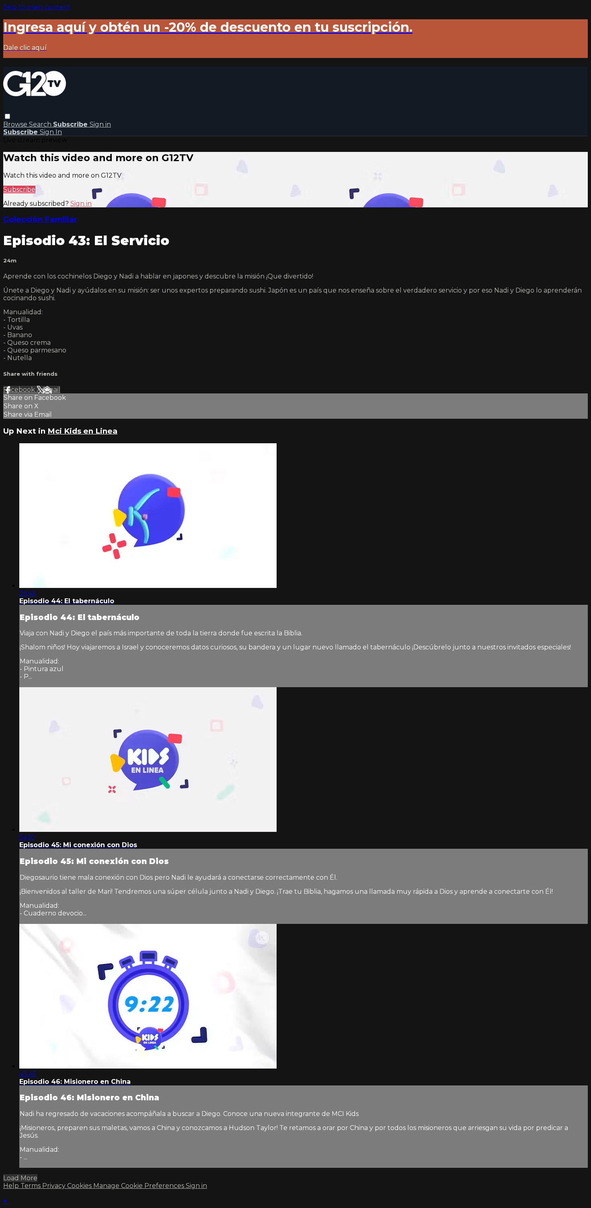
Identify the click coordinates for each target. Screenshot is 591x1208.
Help (12, 1186)
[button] (7, 116)
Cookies (80, 1186)
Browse (16, 124)
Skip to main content (36, 7)
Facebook (20, 389)
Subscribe (19, 189)
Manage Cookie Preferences (139, 1186)
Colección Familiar (40, 219)
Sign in (100, 124)
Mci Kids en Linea (82, 431)
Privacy (54, 1186)
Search (41, 124)
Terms (31, 1186)
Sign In (51, 132)
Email (51, 389)
